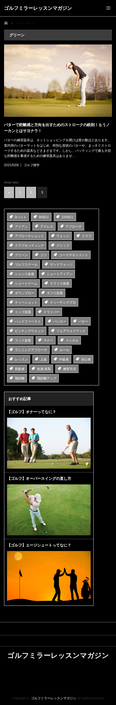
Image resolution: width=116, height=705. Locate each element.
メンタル (72, 340)
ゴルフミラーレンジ (58, 685)
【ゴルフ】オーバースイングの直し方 (39, 478)
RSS (58, 667)
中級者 (64, 359)
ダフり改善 (55, 293)
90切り (44, 217)
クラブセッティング (29, 245)
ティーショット (26, 302)
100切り (68, 217)
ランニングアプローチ (31, 350)
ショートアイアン (60, 274)
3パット (20, 217)
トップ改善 (23, 312)
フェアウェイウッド (71, 331)
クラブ (86, 236)
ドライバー (51, 312)
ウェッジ (62, 236)
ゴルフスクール (26, 264)
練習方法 (69, 369)
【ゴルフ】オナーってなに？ (31, 412)
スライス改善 (59, 283)
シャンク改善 (24, 274)
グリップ (62, 245)
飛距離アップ (46, 378)
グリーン (21, 255)
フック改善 (23, 340)
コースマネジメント (73, 255)
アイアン (21, 226)
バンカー (59, 321)
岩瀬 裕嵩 (44, 369)
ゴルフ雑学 (31, 165)
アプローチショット (29, 236)
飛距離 (20, 378)
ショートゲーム (26, 283)
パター (83, 321)
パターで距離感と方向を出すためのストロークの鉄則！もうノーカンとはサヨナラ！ (57, 128)
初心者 (86, 359)
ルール (64, 350)
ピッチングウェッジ (29, 331)
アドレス (46, 226)
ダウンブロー (24, 293)
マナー (48, 340)
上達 (43, 359)
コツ (43, 255)
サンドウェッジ (61, 264)
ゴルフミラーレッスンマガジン (38, 8)
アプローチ (74, 226)
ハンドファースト (28, 321)
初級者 (20, 369)
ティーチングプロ (63, 302)
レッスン (21, 359)
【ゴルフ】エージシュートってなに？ (39, 545)
